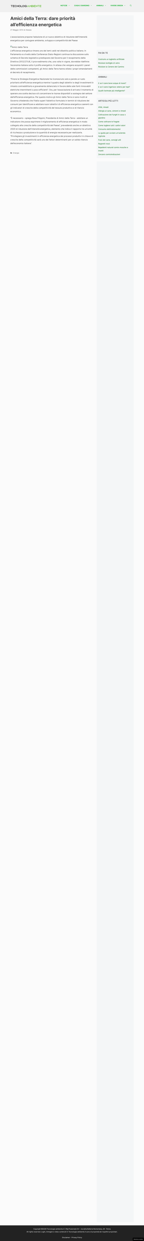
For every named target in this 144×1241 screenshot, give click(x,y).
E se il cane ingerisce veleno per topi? (114, 87)
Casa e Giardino (81, 5)
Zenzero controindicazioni (109, 154)
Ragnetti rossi (104, 144)
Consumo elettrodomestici (109, 129)
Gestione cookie (138, 1239)
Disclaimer (66, 1237)
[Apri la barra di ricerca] (131, 5)
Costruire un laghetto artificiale (111, 59)
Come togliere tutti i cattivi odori (111, 125)
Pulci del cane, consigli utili (109, 140)
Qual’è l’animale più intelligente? (111, 91)
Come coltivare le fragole (108, 122)
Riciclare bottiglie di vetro (109, 63)
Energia (16, 153)
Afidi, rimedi (103, 107)
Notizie (64, 5)
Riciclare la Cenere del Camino (111, 67)
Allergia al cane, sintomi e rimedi (112, 111)
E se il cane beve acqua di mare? (112, 83)
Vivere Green (116, 5)
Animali (100, 5)
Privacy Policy (77, 1237)
